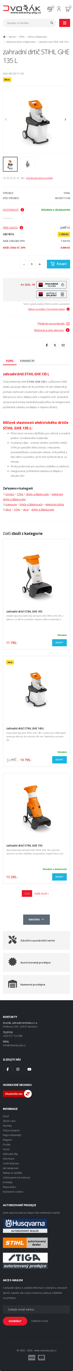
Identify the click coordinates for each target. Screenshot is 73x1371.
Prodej (6, 1144)
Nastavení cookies (13, 1191)
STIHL (22, 36)
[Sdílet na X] (55, 345)
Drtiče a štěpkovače (31, 504)
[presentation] (8, 120)
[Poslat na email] (63, 345)
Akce (8, 509)
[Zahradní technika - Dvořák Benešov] (22, 9)
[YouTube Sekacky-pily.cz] (29, 1069)
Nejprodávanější (12, 1135)
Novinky (7, 1125)
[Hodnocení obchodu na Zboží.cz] (17, 1093)
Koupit (62, 264)
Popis (9, 360)
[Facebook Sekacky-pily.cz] (7, 1069)
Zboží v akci (9, 1120)
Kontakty (7, 1182)
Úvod (6, 1116)
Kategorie (11, 504)
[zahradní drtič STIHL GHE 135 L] (36, 119)
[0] (49, 9)
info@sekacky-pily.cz (14, 1045)
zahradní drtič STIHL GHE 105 (24, 611)
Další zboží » (41, 893)
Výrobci (12, 36)
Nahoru (35, 919)
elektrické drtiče (54, 504)
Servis (6, 1149)
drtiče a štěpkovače (37, 36)
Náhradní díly (10, 1153)
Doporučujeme (11, 1130)
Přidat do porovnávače (51, 323)
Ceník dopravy (11, 1163)
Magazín (7, 1139)
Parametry (27, 360)
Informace (8, 1158)
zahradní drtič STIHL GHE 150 (24, 845)
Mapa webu (9, 1186)
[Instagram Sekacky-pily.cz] (17, 1069)
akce (26, 509)
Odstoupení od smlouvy (16, 1177)
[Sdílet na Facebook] (46, 345)
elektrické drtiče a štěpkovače (20, 41)
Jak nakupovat (10, 1168)
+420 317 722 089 (12, 1035)
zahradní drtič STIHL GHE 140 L (25, 728)
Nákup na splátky (12, 1172)
